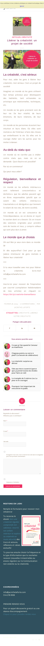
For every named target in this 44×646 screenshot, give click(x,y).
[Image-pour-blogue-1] (22, 26)
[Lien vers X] (33, 639)
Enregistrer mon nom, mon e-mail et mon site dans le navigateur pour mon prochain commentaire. (24, 455)
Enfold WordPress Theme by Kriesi (26, 637)
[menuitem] (11, 641)
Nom (5, 421)
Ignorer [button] (22, 6)
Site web (5, 441)
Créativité (26, 37)
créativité (24, 313)
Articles (16, 37)
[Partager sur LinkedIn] (22, 328)
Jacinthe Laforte (22, 307)
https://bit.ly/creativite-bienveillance (19, 294)
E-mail (5, 431)
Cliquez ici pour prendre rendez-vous (19, 614)
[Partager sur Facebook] (9, 328)
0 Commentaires (27, 304)
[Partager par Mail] (34, 328)
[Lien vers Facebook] (36, 639)
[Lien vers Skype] (39, 639)
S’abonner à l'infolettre (12, 482)
